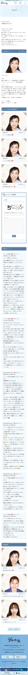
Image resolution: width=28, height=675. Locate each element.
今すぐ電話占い (6, 657)
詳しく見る (21, 51)
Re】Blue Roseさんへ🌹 (9, 372)
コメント (6, 217)
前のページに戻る (13, 629)
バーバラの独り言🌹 (8, 254)
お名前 (5, 200)
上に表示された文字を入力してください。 (14, 212)
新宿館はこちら (19, 657)
